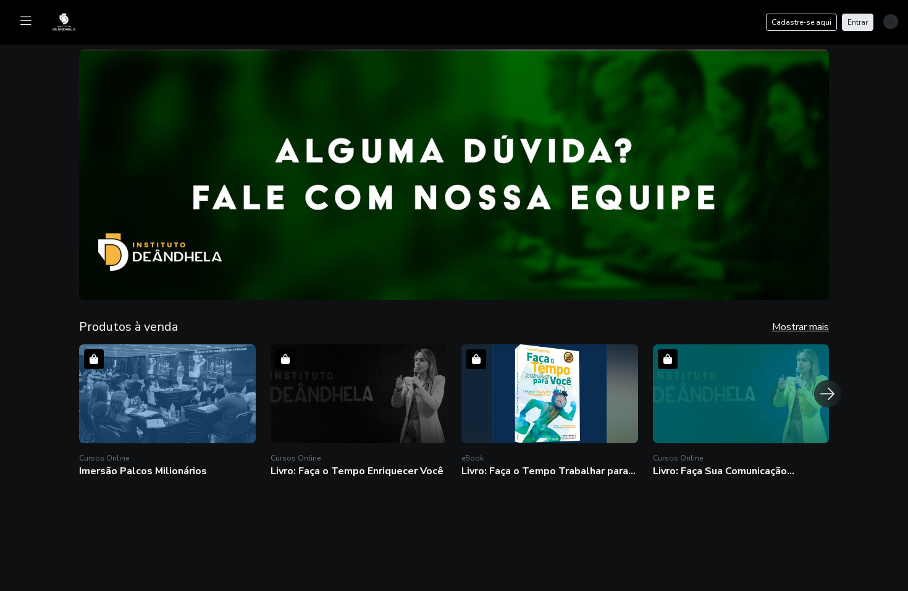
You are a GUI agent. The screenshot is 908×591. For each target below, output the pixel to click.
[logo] (71, 21)
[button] (454, 174)
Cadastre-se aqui (801, 22)
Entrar (857, 22)
